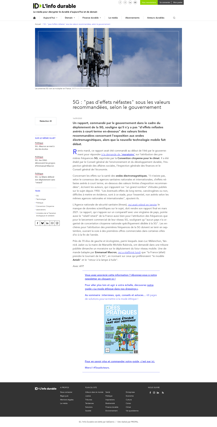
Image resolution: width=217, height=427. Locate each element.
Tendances (89, 403)
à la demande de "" (118, 154)
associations (41, 209)
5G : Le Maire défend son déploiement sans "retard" (45, 180)
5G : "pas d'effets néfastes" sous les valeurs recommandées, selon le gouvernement (76, 24)
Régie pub (64, 396)
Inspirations (110, 400)
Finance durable (91, 17)
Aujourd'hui (49, 17)
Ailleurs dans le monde (94, 392)
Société (88, 411)
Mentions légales (66, 400)
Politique (39, 203)
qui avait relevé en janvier (142, 204)
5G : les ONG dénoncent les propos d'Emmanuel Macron (45, 163)
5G (37, 196)
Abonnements (132, 17)
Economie (130, 396)
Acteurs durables (155, 17)
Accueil (34, 17)
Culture (129, 400)
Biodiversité (110, 403)
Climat (128, 407)
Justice (88, 396)
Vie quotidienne (132, 411)
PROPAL (134, 421)
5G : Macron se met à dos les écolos (44, 147)
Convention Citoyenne (45, 206)
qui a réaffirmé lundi (129, 252)
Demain (69, 17)
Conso (128, 403)
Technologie (41, 199)
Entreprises (130, 392)
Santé (107, 392)
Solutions (88, 407)
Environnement (111, 411)
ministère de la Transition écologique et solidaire (46, 214)
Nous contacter (66, 392)
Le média (113, 17)
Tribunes (88, 400)
